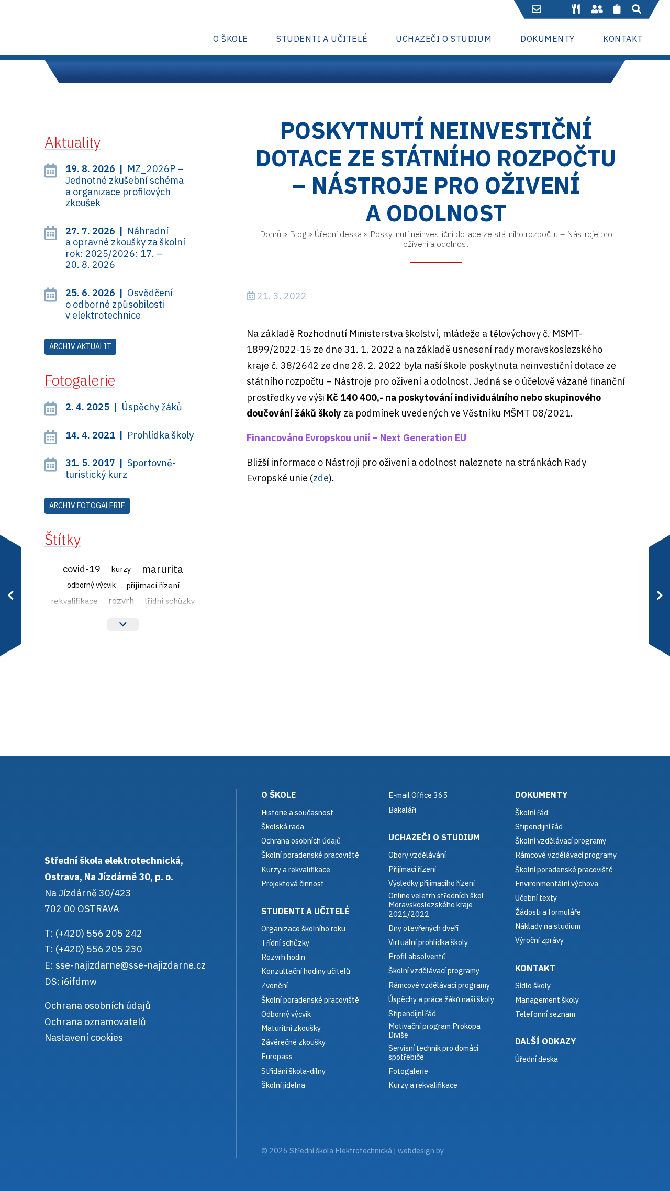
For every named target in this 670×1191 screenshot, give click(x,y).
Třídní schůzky (169, 601)
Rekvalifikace (74, 601)
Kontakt (535, 968)
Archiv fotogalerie (87, 505)
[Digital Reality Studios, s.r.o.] (460, 1150)
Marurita (162, 569)
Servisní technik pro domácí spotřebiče (433, 1052)
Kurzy (121, 569)
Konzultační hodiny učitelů (305, 971)
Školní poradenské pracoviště (310, 854)
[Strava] (575, 9)
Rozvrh (121, 600)
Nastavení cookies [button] (83, 1037)
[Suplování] (596, 9)
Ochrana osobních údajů (97, 1005)
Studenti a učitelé (305, 911)
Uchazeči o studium (434, 837)
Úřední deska (338, 234)
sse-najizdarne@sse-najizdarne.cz (130, 965)
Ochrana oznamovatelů (95, 1022)
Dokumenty (541, 795)
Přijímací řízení (153, 585)
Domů (270, 234)
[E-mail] (537, 9)
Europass (277, 1056)
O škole (278, 795)
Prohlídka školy (129, 435)
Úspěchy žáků (123, 407)
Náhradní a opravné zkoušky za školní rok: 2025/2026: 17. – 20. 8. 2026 (125, 248)
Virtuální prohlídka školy (428, 942)
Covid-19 (81, 569)
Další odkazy (545, 1041)
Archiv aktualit (80, 346)
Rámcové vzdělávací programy (566, 854)
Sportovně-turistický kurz (120, 468)
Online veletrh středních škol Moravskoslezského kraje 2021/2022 (436, 904)
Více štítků (123, 624)
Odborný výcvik (91, 585)
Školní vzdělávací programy (433, 970)
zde (321, 478)
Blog (297, 234)
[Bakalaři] (557, 9)
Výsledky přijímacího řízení (431, 883)
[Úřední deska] (617, 9)
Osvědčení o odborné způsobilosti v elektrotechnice (119, 304)
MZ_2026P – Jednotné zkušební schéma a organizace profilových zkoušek (124, 186)
